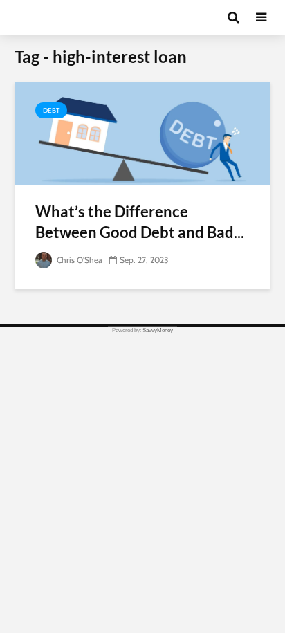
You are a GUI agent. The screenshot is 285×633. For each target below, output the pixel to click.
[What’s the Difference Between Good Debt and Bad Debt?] (142, 132)
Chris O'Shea (78, 260)
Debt (51, 110)
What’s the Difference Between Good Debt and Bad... (139, 221)
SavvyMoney (157, 330)
